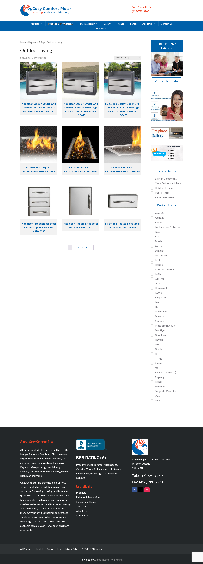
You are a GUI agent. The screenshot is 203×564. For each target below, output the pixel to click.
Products (34, 23)
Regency (159, 377)
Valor (158, 395)
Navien (159, 339)
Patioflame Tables (165, 197)
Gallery (107, 23)
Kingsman (160, 297)
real (157, 367)
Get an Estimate (166, 81)
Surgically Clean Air (165, 391)
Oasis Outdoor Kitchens (168, 183)
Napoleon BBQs (36, 42)
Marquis (159, 320)
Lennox (159, 302)
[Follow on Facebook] (134, 489)
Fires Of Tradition (164, 269)
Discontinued (162, 255)
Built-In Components (166, 178)
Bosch (158, 241)
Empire (159, 264)
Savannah (160, 386)
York (157, 400)
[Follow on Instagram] (147, 489)
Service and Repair (86, 501)
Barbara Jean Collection (168, 227)
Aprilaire (159, 217)
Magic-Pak (161, 311)
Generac (159, 278)
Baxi (157, 231)
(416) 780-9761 (151, 482)
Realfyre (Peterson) (165, 372)
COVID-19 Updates (92, 549)
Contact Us (166, 23)
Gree (157, 283)
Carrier (159, 245)
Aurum (158, 222)
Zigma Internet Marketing (108, 559)
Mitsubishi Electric (165, 325)
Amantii (159, 213)
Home (23, 42)
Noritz (158, 348)
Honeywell (161, 287)
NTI (157, 353)
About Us (147, 23)
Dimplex (159, 250)
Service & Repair (87, 23)
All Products (26, 549)
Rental (133, 23)
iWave (158, 292)
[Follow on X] (140, 489)
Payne (158, 362)
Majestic (160, 316)
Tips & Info (82, 506)
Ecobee (159, 259)
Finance (120, 23)
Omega (159, 358)
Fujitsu (158, 273)
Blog (59, 549)
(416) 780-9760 (140, 11)
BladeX (159, 236)
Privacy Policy (72, 549)
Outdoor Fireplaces (165, 187)
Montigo (160, 330)
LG (156, 306)
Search (102, 28)
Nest (157, 344)
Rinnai (158, 381)
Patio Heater (162, 192)
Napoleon (160, 334)
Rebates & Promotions (60, 23)
